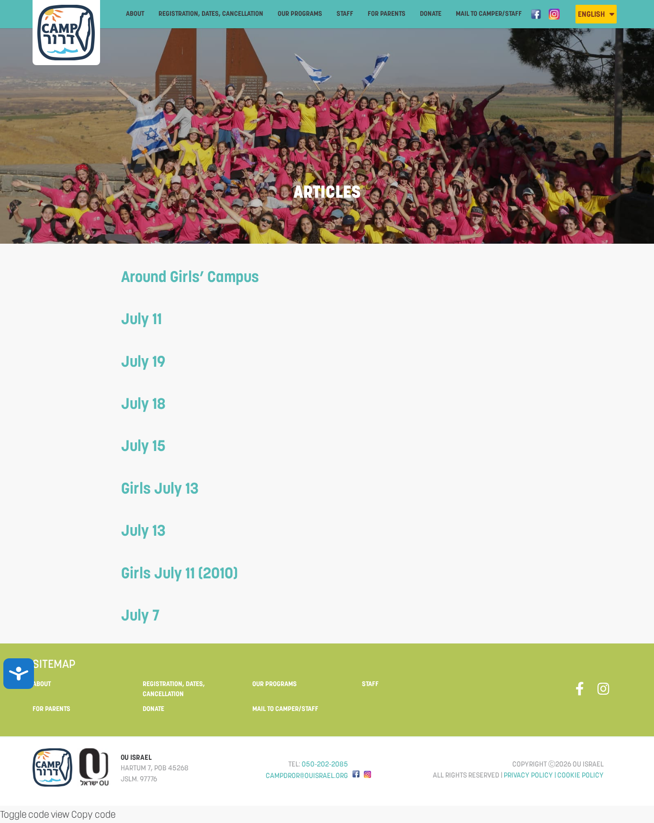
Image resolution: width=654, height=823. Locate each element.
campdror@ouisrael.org (307, 775)
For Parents (387, 13)
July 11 (141, 318)
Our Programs (300, 13)
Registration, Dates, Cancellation (210, 13)
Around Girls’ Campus (190, 276)
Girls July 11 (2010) (179, 573)
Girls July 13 (160, 488)
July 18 (143, 403)
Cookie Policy (580, 774)
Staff (345, 13)
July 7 (140, 615)
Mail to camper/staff (489, 13)
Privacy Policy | (530, 774)
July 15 (143, 445)
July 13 (143, 530)
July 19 (143, 361)
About (135, 13)
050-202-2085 (325, 763)
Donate (430, 13)
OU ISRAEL (136, 757)
